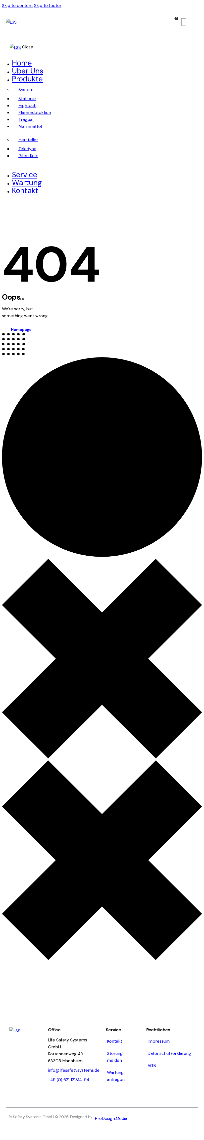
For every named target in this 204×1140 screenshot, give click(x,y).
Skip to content (17, 5)
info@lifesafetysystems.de (74, 1070)
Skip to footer (47, 5)
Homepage (21, 329)
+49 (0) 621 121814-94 (68, 1079)
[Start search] (183, 22)
